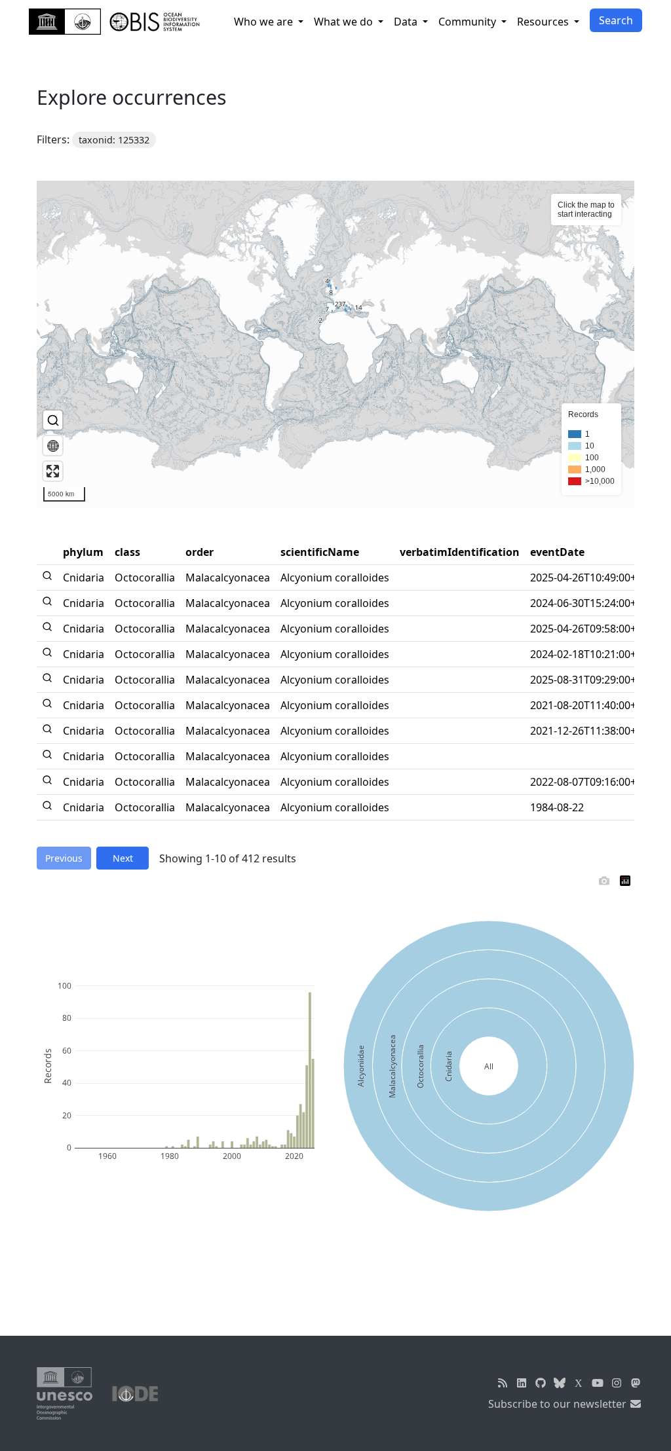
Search (616, 20)
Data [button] (407, 21)
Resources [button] (544, 21)
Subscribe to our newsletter (558, 1404)
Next (123, 858)
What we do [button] (344, 21)
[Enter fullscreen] (52, 471)
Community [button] (468, 21)
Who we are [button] (265, 21)
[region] (335, 344)
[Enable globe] (52, 445)
